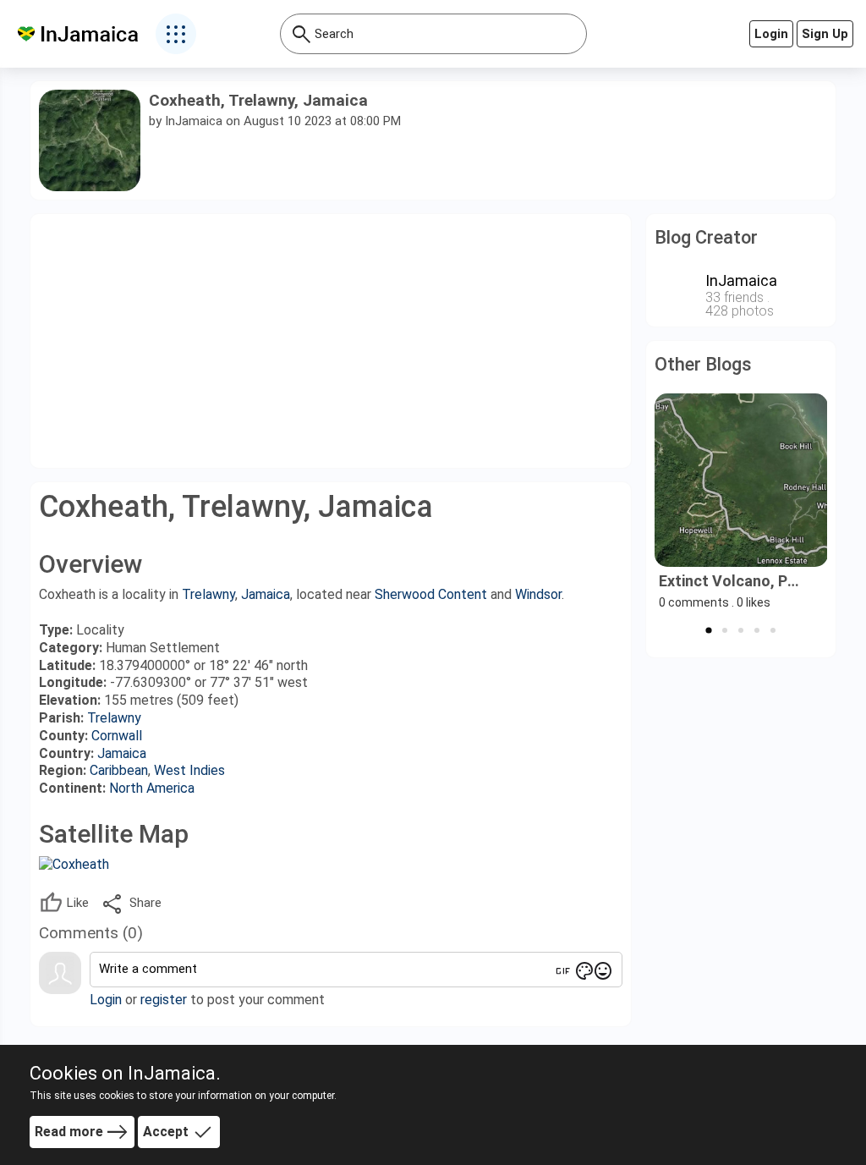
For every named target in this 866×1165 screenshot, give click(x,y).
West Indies (189, 770)
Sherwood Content (431, 594)
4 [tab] (757, 630)
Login (106, 1000)
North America (152, 788)
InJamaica (193, 121)
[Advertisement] (330, 341)
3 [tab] (741, 630)
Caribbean (119, 770)
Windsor (538, 594)
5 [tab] (773, 630)
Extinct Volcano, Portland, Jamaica (733, 581)
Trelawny (208, 594)
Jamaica (265, 594)
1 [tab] (708, 630)
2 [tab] (725, 630)
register (163, 1000)
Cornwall (116, 736)
